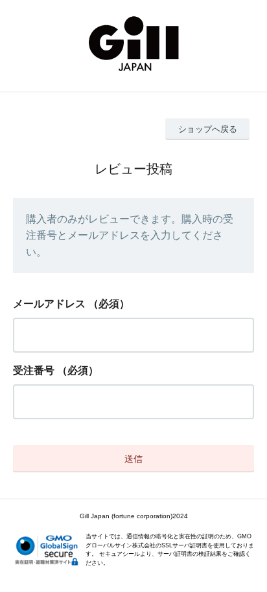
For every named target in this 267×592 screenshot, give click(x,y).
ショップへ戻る (207, 129)
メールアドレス (49, 303)
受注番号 (33, 370)
